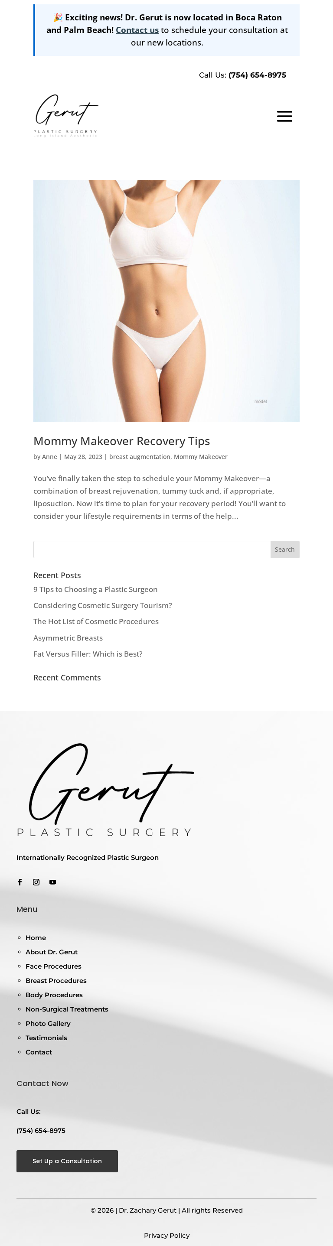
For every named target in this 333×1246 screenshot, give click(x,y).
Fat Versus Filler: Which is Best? (88, 654)
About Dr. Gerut (52, 952)
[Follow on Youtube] (52, 882)
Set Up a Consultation (67, 1161)
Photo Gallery (48, 1023)
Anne (49, 456)
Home (36, 938)
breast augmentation (139, 456)
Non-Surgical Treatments (67, 1009)
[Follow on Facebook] (19, 882)
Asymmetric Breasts (68, 638)
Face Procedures (54, 966)
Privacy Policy (166, 1235)
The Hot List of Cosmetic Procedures (96, 621)
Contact (39, 1052)
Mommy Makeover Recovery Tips (121, 441)
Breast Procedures (56, 980)
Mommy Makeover (201, 456)
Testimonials (46, 1038)
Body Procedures (54, 995)
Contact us (137, 29)
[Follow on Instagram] (35, 882)
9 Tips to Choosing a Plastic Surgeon (95, 589)
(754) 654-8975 (257, 75)
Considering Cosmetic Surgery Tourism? (102, 605)
